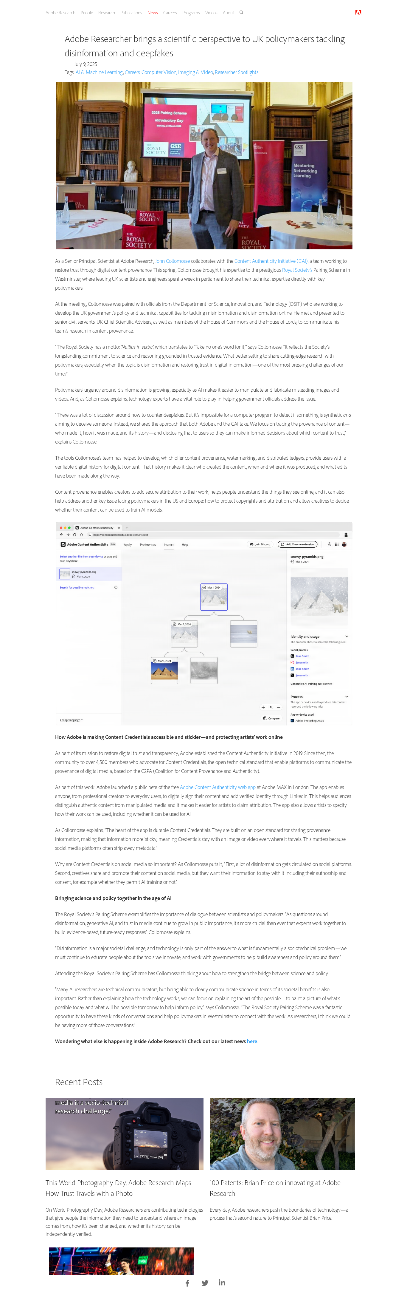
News (160, 13)
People (93, 13)
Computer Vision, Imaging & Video (177, 72)
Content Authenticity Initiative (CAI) (271, 260)
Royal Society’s (297, 269)
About (238, 13)
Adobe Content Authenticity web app (218, 787)
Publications (138, 13)
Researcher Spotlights (236, 72)
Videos (221, 13)
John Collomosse (172, 260)
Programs (200, 13)
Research (113, 13)
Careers (178, 13)
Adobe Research (66, 13)
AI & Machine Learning (99, 72)
